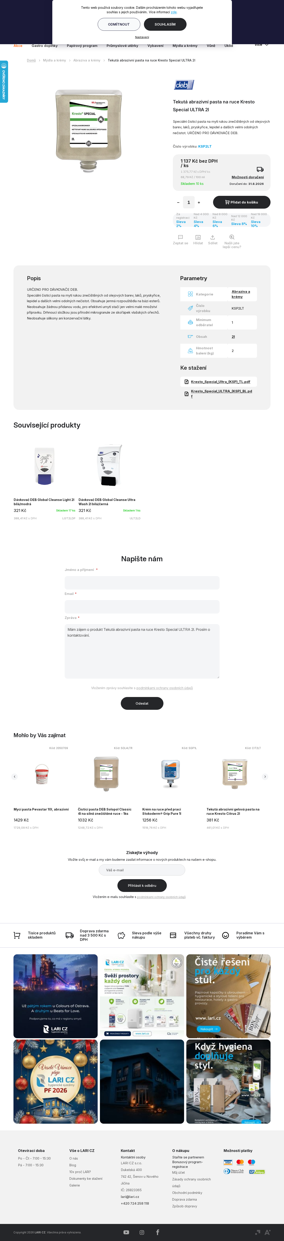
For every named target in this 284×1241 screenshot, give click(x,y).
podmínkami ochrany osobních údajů (164, 688)
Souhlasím (165, 24)
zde (174, 12)
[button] (42, 824)
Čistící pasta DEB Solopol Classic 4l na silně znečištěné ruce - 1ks (105, 811)
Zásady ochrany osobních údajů (191, 1182)
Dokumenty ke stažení (85, 1178)
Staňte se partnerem (188, 1157)
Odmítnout (119, 24)
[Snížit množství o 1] (178, 203)
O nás (73, 1158)
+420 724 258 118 (135, 1203)
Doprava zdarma (184, 1199)
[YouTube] (126, 1232)
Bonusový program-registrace (187, 1164)
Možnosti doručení (248, 177)
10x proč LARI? (80, 1172)
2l (233, 336)
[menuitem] (20, 45)
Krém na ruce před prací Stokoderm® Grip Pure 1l (161, 811)
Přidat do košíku (244, 202)
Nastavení (142, 37)
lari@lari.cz (130, 1197)
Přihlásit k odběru (142, 885)
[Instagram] (142, 1232)
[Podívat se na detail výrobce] (184, 84)
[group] (45, 787)
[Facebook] (157, 1232)
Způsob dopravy (184, 1206)
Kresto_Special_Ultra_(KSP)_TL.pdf (220, 382)
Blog (72, 1165)
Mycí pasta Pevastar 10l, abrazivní (41, 809)
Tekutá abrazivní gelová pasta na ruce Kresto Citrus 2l (233, 811)
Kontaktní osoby (133, 1157)
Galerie (74, 1185)
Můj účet (178, 1172)
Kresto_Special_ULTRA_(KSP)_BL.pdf (221, 393)
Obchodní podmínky (187, 1193)
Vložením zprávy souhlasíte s (142, 688)
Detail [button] (42, 789)
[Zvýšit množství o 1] (199, 203)
